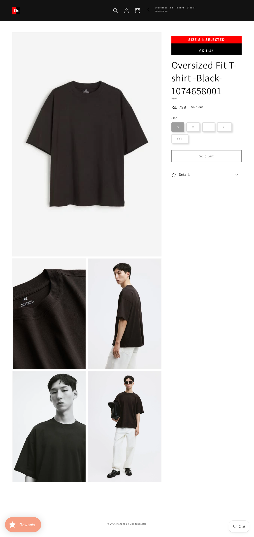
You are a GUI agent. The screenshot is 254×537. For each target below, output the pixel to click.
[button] (115, 10)
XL (224, 127)
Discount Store (138, 523)
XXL (180, 139)
